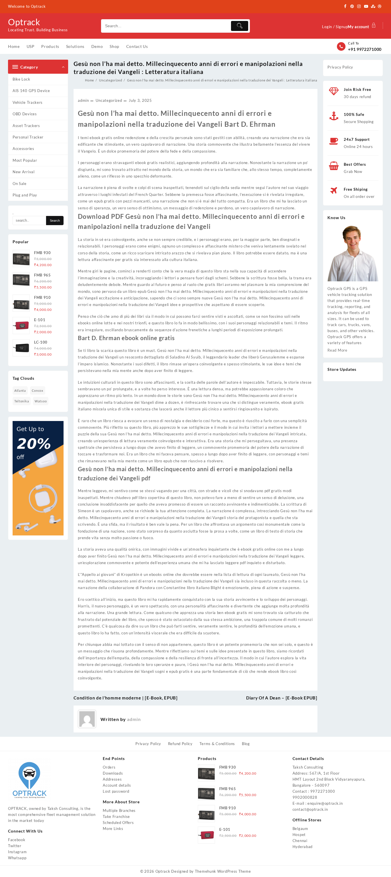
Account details (117, 785)
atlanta (20, 390)
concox (38, 390)
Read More (337, 350)
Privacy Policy (340, 67)
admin (83, 100)
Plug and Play (25, 195)
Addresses (112, 779)
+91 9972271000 (365, 49)
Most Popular (25, 160)
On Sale (20, 183)
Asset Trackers (26, 125)
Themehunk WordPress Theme (223, 871)
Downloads (113, 773)
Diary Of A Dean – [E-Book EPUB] (281, 697)
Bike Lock (21, 79)
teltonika (21, 401)
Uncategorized (109, 100)
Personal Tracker (28, 137)
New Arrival (24, 171)
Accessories (23, 148)
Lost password (116, 791)
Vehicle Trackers (28, 102)
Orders (109, 767)
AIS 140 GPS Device (31, 90)
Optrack (24, 22)
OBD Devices (25, 114)
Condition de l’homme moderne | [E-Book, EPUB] (126, 697)
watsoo (41, 401)
